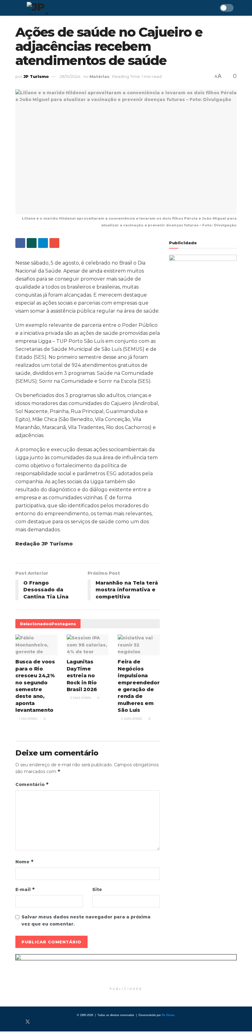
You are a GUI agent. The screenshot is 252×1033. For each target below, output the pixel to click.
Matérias (99, 76)
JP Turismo (36, 76)
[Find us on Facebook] (17, 1022)
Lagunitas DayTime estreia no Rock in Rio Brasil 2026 (82, 675)
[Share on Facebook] (20, 243)
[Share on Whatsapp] (32, 243)
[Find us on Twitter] (27, 1022)
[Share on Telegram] (43, 243)
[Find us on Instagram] (38, 1022)
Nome (24, 862)
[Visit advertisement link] (126, 969)
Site (97, 889)
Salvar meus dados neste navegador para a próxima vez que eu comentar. (86, 920)
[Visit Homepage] (55, 8)
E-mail (25, 889)
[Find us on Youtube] (48, 1022)
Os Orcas (168, 1015)
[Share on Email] (54, 243)
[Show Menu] (18, 8)
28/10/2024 (70, 76)
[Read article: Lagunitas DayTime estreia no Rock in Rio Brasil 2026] (88, 644)
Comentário (32, 784)
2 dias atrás (80, 698)
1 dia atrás (27, 719)
